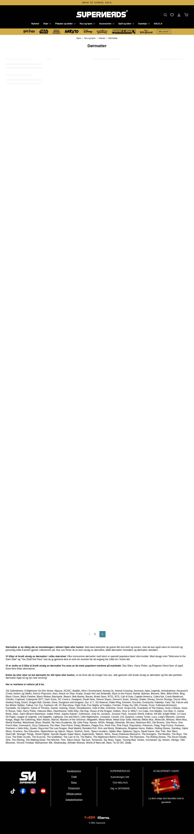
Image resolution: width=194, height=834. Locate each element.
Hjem (78, 38)
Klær (46, 23)
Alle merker (164, 31)
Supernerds (100, 823)
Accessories (105, 23)
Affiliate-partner (74, 794)
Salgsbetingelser (74, 799)
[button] (166, 14)
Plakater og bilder (64, 23)
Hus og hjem (86, 23)
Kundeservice (74, 771)
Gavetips (143, 23)
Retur (74, 782)
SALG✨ (158, 23)
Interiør (102, 38)
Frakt (74, 776)
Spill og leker (125, 23)
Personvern (74, 788)
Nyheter (35, 23)
